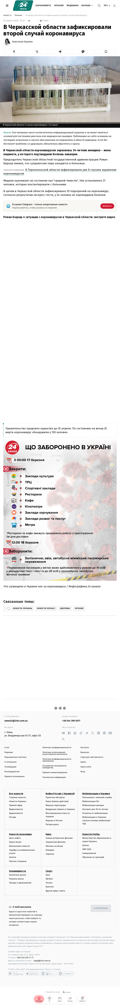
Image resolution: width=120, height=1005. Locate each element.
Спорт (49, 871)
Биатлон (50, 886)
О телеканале (10, 762)
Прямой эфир (15, 805)
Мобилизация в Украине (96, 793)
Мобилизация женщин (93, 805)
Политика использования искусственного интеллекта (54, 753)
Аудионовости (16, 813)
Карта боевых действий (57, 801)
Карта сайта (85, 767)
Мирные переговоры (56, 805)
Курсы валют (15, 842)
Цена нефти (15, 838)
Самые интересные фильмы (59, 838)
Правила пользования (14, 776)
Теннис (49, 883)
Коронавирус (43, 5)
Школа (85, 845)
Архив (83, 762)
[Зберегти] (105, 51)
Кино (48, 834)
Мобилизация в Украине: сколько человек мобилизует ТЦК (96, 820)
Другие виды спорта (55, 891)
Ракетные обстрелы (55, 797)
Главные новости (17, 797)
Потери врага (52, 824)
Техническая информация (54, 777)
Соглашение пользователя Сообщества (54, 767)
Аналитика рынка (17, 875)
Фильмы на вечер (54, 846)
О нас (6, 748)
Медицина (73, 5)
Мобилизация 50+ (90, 801)
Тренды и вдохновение (20, 883)
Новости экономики (20, 834)
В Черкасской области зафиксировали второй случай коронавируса (56, 15)
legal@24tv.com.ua (42, 961)
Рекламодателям (11, 772)
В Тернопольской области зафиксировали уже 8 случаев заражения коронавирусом (59, 171)
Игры (82, 772)
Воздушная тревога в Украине (60, 809)
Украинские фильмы (56, 842)
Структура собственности (91, 757)
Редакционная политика (15, 757)
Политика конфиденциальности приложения (56, 760)
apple (32, 973)
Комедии (50, 850)
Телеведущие (10, 767)
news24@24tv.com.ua (16, 720)
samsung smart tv (66, 973)
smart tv (48, 973)
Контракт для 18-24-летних (95, 809)
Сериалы (50, 854)
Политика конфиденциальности (56, 748)
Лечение (59, 5)
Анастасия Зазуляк (22, 42)
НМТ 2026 (86, 849)
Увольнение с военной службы (97, 797)
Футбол (49, 879)
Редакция (8, 752)
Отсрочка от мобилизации (95, 813)
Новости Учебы (91, 834)
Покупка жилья (16, 879)
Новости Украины (17, 801)
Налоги (12, 857)
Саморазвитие (89, 853)
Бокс (48, 875)
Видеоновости (16, 809)
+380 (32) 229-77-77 (25, 957)
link (63, 733)
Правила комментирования (54, 773)
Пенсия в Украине (17, 861)
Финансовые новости (19, 846)
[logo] (23, 5)
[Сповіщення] (114, 6)
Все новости (16, 793)
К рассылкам (101, 908)
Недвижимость (17, 871)
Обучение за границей (93, 857)
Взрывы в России (54, 820)
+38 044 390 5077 (71, 720)
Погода (12, 817)
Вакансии (84, 752)
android (16, 973)
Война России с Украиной (60, 793)
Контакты (84, 748)
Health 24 (7, 15)
